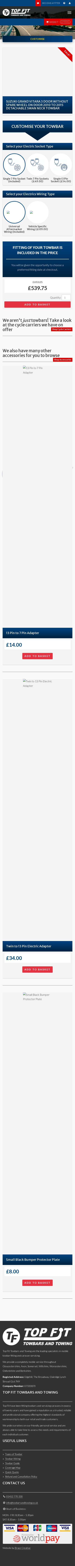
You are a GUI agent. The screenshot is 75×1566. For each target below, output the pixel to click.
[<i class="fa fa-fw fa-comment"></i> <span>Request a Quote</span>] (38, 3)
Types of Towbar (13, 1454)
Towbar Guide (12, 1463)
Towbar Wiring (12, 1458)
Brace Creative (23, 1547)
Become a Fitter (51, 3)
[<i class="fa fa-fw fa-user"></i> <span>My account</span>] (69, 3)
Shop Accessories (62, 359)
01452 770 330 (14, 1496)
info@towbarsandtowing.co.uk (22, 1502)
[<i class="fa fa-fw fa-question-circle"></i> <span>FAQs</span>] (64, 3)
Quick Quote (12, 1472)
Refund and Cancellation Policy (21, 1476)
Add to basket (37, 304)
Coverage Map (12, 1467)
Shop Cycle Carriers (61, 329)
